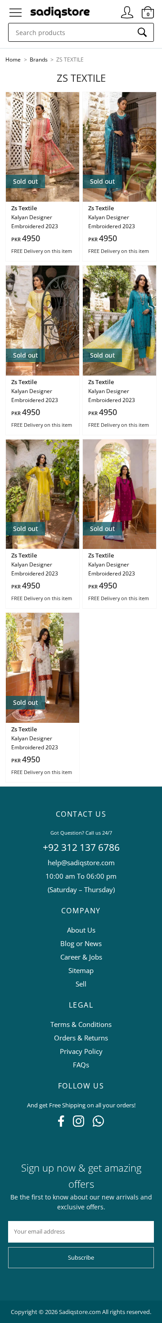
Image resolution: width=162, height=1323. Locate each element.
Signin (127, 8)
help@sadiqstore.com (81, 862)
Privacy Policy (81, 1051)
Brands (39, 59)
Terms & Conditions (81, 1024)
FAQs (81, 1064)
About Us (81, 929)
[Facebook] (61, 1123)
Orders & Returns (81, 1037)
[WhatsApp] (98, 1123)
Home (13, 59)
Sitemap (81, 970)
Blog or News (81, 943)
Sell (81, 983)
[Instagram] (78, 1123)
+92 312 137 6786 (81, 847)
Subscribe (81, 1257)
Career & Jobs (81, 956)
